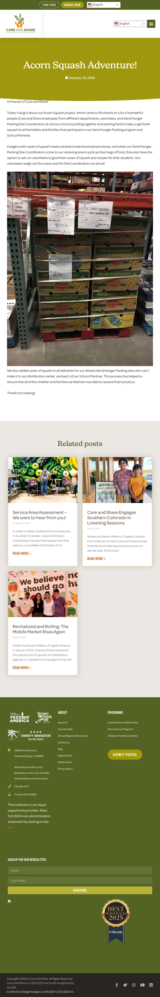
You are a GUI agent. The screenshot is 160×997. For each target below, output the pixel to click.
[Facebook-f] (117, 985)
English (98, 4)
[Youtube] (142, 985)
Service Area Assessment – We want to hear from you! (40, 514)
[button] (151, 24)
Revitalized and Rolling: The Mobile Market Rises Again (40, 628)
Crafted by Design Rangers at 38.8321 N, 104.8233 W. (40, 991)
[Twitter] (125, 985)
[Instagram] (134, 985)
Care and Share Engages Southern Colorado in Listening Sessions (111, 517)
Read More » (22, 553)
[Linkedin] (151, 985)
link (10, 827)
